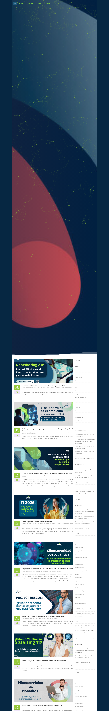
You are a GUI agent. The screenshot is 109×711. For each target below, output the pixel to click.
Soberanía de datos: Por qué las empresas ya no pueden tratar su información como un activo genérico (85, 470)
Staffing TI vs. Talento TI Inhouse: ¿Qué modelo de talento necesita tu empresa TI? (45, 660)
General (43, 661)
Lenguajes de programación (48, 707)
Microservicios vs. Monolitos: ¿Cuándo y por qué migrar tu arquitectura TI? (42, 705)
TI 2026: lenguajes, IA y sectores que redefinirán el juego (37, 521)
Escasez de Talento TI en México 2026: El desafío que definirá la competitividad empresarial (47, 473)
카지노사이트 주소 (79, 439)
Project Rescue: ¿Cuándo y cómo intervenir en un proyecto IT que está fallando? (44, 616)
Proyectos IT (53, 387)
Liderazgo (42, 432)
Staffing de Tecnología (60, 387)
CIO (41, 387)
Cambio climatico (79, 374)
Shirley (76, 456)
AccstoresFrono (78, 446)
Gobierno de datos (79, 390)
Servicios (21, 3)
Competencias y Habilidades (50, 523)
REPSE (47, 661)
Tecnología (47, 3)
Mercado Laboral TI (46, 387)
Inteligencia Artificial (46, 475)
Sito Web (38, 3)
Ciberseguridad (45, 571)
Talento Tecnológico (68, 387)
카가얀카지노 (78, 434)
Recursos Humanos (61, 432)
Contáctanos (30, 3)
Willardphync (78, 451)
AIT (39, 387)
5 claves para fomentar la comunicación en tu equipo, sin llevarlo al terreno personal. (85, 441)
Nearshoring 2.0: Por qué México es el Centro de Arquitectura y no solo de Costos (44, 386)
